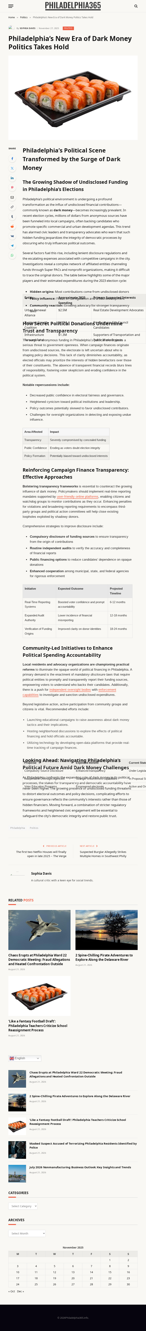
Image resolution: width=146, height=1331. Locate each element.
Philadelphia (17, 828)
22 (109, 1278)
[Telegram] (12, 245)
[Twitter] (12, 168)
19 (54, 1278)
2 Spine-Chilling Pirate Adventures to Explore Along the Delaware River (104, 957)
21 (91, 1278)
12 (54, 1272)
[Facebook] (12, 158)
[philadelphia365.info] (73, 6)
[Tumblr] (12, 216)
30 (128, 1284)
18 (36, 1278)
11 (36, 1272)
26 (54, 1284)
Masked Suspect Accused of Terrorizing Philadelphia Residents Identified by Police (83, 1145)
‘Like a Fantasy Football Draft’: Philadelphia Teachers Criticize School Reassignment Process (37, 1025)
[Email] (12, 197)
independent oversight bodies (70, 689)
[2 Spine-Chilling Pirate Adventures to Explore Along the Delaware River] (106, 930)
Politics (68, 28)
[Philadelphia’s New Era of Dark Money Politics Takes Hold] (73, 98)
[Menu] (10, 6)
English (19, 1058)
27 (73, 1284)
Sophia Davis (27, 28)
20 (73, 1278)
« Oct (11, 1291)
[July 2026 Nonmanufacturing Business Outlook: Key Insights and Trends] (17, 1173)
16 (128, 1272)
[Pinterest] (12, 187)
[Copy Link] (12, 207)
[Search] (136, 6)
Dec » (20, 1291)
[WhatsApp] (12, 255)
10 (17, 1272)
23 (128, 1278)
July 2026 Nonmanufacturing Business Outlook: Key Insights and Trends (80, 1167)
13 (73, 1272)
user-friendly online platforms (77, 496)
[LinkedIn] (12, 178)
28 (91, 1284)
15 (109, 1272)
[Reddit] (12, 226)
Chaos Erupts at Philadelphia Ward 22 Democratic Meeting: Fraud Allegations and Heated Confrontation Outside (39, 959)
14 (91, 1272)
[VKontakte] (12, 236)
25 (36, 1284)
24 (17, 1284)
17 (17, 1278)
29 (109, 1284)
